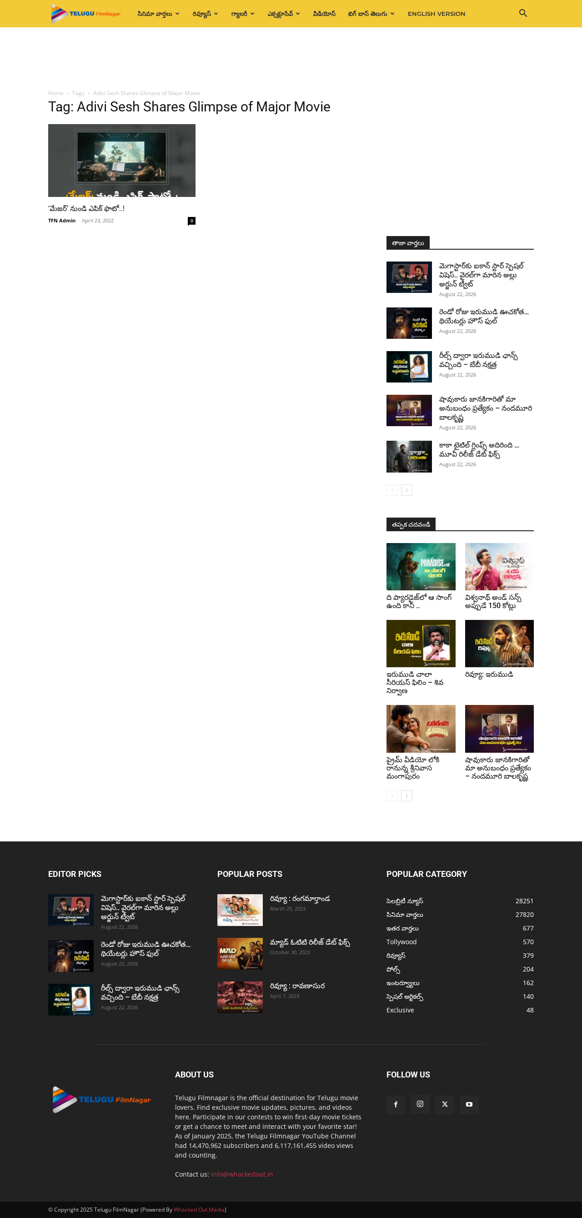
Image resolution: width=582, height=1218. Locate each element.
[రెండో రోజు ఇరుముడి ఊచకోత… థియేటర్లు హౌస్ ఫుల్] (409, 323)
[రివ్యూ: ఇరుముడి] (499, 643)
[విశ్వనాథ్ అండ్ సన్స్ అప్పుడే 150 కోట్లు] (499, 566)
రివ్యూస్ (202, 13)
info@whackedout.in (242, 1174)
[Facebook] (395, 1105)
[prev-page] (392, 490)
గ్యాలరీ (239, 13)
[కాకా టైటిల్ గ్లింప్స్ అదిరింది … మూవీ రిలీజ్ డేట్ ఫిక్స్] (409, 457)
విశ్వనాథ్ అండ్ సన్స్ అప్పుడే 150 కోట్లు (493, 601)
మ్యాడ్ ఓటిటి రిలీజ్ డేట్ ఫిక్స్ (311, 942)
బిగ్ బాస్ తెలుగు (367, 13)
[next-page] (406, 490)
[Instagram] (420, 1104)
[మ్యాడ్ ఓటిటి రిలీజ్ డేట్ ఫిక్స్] (240, 954)
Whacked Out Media (199, 1209)
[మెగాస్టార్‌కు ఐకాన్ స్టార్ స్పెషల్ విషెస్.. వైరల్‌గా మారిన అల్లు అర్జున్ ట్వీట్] (409, 277)
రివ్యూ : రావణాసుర (297, 985)
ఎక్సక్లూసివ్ (280, 13)
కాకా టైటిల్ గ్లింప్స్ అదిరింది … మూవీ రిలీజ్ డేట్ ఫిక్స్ (479, 449)
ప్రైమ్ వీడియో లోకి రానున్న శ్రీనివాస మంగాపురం (412, 767)
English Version (437, 13)
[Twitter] (445, 1105)
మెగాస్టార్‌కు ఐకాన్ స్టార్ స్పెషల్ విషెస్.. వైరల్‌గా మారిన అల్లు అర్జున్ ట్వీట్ (481, 275)
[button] (523, 14)
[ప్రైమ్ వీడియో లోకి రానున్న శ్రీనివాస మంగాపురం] (421, 728)
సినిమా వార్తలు (155, 13)
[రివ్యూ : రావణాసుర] (240, 997)
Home (56, 93)
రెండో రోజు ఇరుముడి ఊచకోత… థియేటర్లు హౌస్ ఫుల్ (484, 316)
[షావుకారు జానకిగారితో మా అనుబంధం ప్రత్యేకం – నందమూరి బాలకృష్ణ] (409, 410)
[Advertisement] (291, 58)
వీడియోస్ (324, 13)
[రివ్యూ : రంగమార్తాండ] (240, 910)
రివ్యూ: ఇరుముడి (489, 674)
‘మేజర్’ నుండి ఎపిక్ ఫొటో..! (86, 208)
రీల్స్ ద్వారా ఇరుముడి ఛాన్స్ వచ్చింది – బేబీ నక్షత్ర (478, 360)
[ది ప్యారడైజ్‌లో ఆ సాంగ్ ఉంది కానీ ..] (421, 566)
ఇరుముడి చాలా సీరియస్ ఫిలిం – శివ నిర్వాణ (414, 682)
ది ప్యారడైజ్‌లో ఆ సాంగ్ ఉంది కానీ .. (419, 601)
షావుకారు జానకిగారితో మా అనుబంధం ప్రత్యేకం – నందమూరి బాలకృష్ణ (485, 408)
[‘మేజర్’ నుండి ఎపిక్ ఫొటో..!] (122, 160)
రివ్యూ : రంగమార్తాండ (300, 898)
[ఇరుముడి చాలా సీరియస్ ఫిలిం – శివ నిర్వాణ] (421, 643)
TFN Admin (61, 220)
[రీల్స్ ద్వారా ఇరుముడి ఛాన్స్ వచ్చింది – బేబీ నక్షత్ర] (409, 367)
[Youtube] (469, 1105)
